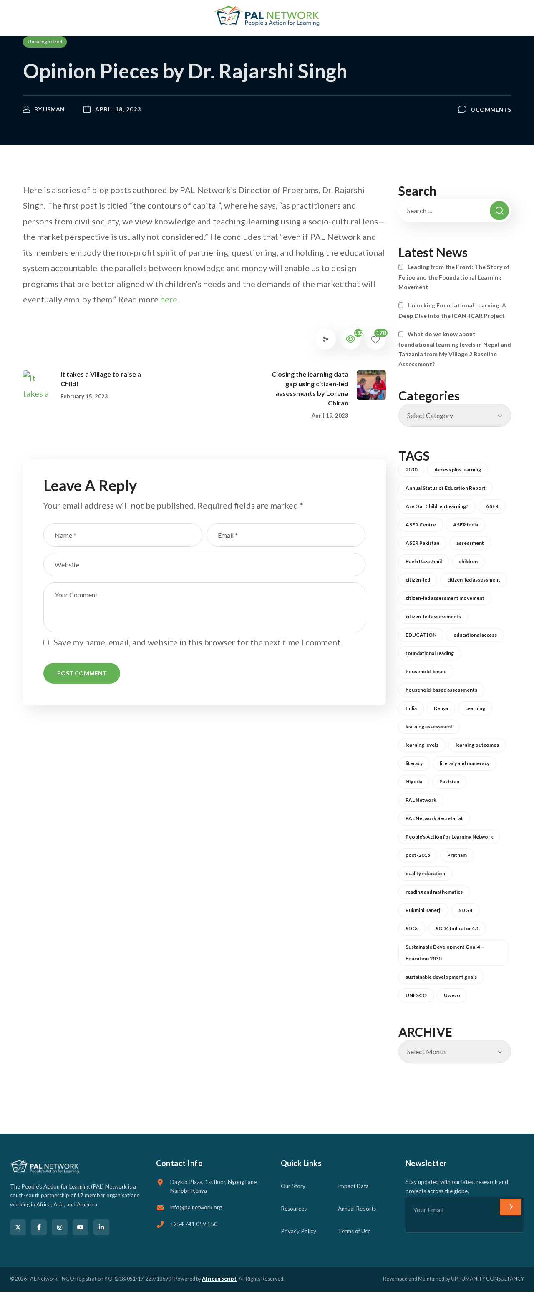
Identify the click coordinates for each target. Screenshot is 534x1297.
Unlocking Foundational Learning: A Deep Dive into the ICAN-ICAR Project (452, 310)
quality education (425, 873)
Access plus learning (457, 469)
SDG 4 (465, 910)
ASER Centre (421, 524)
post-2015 (418, 855)
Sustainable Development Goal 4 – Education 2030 (445, 953)
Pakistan (449, 781)
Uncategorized (45, 41)
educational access (475, 635)
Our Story (293, 1186)
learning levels (422, 745)
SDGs (412, 928)
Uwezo (452, 995)
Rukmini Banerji (423, 910)
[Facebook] (39, 1227)
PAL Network (421, 800)
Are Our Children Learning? (437, 506)
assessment (470, 543)
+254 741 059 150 (193, 1224)
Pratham (457, 855)
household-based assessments (441, 690)
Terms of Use (354, 1231)
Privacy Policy (298, 1231)
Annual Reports (357, 1208)
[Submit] (510, 1207)
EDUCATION (421, 635)
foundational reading (430, 653)
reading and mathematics (434, 892)
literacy (414, 763)
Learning (475, 708)
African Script (219, 1279)
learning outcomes (477, 745)
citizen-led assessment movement (445, 598)
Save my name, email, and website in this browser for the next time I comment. (197, 642)
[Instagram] (60, 1227)
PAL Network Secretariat (434, 818)
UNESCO (416, 995)
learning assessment (429, 726)
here (168, 299)
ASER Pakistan (422, 543)
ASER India (465, 524)
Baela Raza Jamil (424, 561)
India (411, 708)
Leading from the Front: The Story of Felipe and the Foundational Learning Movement (453, 277)
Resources (294, 1208)
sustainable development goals (441, 977)
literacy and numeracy (464, 763)
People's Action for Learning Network (449, 837)
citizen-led (418, 580)
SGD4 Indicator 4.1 (457, 928)
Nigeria (414, 781)
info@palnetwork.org (196, 1207)
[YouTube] (80, 1227)
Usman (54, 109)
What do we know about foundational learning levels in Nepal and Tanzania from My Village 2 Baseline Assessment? (454, 349)
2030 (411, 469)
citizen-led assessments (433, 616)
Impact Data (353, 1186)
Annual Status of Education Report (446, 488)
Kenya (441, 708)
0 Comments (491, 109)
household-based (426, 671)
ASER (492, 506)
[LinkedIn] (101, 1227)
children (468, 561)
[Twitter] (18, 1227)
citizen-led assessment (473, 580)
